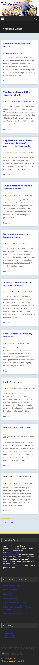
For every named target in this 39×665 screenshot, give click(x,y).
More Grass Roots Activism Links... (16, 613)
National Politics (28, 153)
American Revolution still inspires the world (17, 284)
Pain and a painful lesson (17, 476)
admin (7, 101)
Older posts (8, 522)
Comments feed (10, 635)
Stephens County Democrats (19, 12)
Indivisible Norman (10, 594)
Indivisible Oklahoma (11, 585)
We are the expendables (16, 427)
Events (21, 53)
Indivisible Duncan (10, 590)
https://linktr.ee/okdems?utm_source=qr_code (14, 553)
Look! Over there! (12, 381)
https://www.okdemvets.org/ (13, 565)
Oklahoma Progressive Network (15, 603)
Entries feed (8, 633)
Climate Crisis (16, 243)
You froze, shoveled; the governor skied (16, 93)
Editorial (14, 101)
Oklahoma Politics (29, 101)
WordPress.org (9, 638)
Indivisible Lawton (10, 598)
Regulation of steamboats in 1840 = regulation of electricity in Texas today (19, 143)
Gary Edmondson (10, 53)
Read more (7, 81)
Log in (6, 631)
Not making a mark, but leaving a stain (16, 235)
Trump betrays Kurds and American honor (17, 187)
